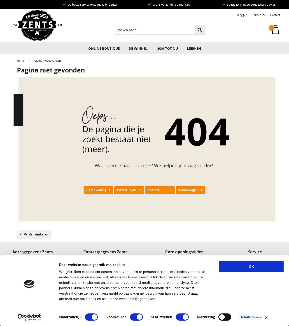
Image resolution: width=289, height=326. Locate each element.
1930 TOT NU (167, 48)
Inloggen (242, 15)
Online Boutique (104, 48)
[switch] (136, 317)
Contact (275, 15)
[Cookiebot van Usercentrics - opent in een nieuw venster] (29, 317)
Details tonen (250, 317)
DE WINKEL (138, 48)
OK (251, 266)
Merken (194, 48)
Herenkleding (96, 190)
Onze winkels (126, 190)
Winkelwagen (188, 190)
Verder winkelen (36, 234)
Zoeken (200, 29)
